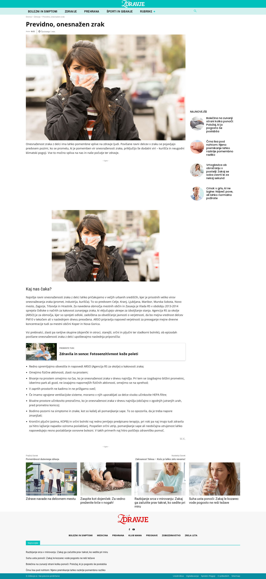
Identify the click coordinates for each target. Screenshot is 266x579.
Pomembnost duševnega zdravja (42, 459)
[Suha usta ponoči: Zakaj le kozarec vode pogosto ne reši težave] (214, 479)
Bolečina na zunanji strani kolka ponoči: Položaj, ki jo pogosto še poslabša (219, 124)
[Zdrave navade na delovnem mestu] (51, 479)
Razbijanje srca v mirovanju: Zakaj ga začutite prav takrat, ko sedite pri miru (160, 502)
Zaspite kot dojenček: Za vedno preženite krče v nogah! (102, 500)
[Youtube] (133, 529)
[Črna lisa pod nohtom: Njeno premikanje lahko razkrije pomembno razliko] (197, 147)
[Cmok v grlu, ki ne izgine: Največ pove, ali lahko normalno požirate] (197, 194)
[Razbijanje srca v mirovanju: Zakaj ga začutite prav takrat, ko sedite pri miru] (160, 479)
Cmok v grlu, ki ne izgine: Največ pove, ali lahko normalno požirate (219, 193)
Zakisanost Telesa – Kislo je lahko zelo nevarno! (160, 459)
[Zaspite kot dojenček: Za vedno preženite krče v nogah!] (105, 479)
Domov (29, 16)
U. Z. (33, 31)
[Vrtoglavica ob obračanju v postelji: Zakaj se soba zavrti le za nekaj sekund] (197, 170)
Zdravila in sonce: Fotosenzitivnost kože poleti (98, 353)
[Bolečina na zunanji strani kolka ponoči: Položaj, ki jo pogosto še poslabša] (197, 123)
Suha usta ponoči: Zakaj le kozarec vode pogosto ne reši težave (214, 500)
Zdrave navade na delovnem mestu (51, 499)
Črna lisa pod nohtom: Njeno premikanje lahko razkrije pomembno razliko (219, 148)
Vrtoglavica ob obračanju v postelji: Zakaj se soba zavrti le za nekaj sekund (217, 171)
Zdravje (37, 16)
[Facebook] (129, 529)
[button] (195, 11)
